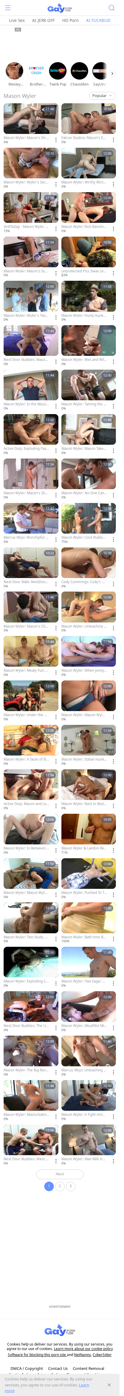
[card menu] (56, 140)
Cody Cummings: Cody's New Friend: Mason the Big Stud (84, 582)
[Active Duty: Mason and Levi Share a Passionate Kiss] (31, 790)
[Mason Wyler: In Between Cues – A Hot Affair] (31, 834)
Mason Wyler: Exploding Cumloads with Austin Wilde (26, 981)
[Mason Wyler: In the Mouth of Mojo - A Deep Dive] (31, 390)
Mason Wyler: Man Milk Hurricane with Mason (83, 1159)
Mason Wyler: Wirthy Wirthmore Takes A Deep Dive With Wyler (83, 182)
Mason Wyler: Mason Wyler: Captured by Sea (84, 715)
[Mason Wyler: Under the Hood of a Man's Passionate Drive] (31, 701)
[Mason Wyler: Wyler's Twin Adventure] (31, 301)
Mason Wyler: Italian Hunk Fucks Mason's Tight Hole (84, 759)
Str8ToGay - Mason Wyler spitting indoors (26, 227)
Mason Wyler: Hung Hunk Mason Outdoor (82, 315)
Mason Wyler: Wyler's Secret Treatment (25, 182)
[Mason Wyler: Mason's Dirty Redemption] (31, 124)
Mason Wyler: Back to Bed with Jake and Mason (82, 804)
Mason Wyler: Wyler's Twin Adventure (26, 315)
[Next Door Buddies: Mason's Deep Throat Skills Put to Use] (31, 346)
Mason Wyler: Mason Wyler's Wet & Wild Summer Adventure (26, 893)
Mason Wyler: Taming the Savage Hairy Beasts (83, 404)
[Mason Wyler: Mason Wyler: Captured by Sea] (88, 701)
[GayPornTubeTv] (60, 8)
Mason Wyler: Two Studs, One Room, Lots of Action (26, 937)
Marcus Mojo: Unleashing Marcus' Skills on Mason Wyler (84, 1070)
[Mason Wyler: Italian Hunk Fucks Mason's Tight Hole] (88, 745)
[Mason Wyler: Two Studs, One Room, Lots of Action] (31, 923)
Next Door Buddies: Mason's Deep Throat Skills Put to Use (26, 360)
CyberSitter (102, 1354)
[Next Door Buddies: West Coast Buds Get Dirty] (31, 1145)
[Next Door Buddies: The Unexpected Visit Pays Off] (31, 1012)
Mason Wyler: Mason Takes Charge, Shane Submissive (83, 449)
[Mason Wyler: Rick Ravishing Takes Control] (88, 213)
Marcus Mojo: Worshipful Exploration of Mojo (26, 537)
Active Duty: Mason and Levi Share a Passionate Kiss (26, 804)
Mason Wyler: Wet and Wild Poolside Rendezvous (83, 360)
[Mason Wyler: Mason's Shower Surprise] (31, 479)
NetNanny (82, 1354)
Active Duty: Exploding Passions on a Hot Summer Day (26, 449)
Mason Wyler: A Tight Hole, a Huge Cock (83, 1115)
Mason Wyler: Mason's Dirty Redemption (26, 138)
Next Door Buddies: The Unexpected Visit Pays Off (26, 1026)
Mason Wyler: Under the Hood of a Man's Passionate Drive (26, 715)
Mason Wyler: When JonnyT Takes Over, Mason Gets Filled (83, 670)
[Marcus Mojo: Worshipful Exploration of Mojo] (31, 523)
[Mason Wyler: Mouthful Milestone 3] (88, 1012)
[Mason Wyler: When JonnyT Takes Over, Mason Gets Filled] (88, 656)
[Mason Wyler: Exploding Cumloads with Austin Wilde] (31, 967)
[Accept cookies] (109, 1384)
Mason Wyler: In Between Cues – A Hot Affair (26, 848)
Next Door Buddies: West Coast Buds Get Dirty (26, 1159)
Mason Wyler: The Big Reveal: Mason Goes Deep (26, 1070)
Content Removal (88, 1368)
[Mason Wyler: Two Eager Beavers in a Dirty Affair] (88, 967)
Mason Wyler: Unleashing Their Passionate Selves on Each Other (83, 626)
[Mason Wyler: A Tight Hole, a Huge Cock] (88, 1101)
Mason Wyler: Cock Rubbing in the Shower (84, 537)
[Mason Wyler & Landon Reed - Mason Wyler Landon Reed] (88, 834)
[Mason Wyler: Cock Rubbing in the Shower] (88, 523)
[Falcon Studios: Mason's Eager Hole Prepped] (88, 124)
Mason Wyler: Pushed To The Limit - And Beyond (83, 893)
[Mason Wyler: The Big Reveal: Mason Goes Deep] (31, 1056)
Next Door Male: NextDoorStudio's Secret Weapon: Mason (26, 582)
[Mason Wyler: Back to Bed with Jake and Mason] (88, 790)
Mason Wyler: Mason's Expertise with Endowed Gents (26, 271)
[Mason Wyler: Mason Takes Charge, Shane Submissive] (88, 435)
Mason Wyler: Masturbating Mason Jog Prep (26, 1115)
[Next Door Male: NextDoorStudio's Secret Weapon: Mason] (31, 568)
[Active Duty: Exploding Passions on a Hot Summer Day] (31, 435)
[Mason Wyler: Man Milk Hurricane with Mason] (88, 1145)
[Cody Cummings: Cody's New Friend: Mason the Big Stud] (88, 568)
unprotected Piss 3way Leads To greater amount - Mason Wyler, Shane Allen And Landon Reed (83, 271)
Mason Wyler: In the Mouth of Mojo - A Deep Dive (26, 404)
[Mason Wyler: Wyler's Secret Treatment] (31, 168)
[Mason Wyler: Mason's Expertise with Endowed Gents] (31, 257)
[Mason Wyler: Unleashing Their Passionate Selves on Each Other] (88, 612)
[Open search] (111, 7)
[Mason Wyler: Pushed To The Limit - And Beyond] (88, 879)
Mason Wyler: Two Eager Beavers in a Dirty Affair (84, 981)
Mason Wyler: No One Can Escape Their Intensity (84, 493)
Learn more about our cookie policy (83, 1348)
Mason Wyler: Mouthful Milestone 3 (83, 1026)
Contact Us (58, 1368)
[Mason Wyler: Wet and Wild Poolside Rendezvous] (88, 346)
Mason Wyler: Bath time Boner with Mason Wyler (83, 937)
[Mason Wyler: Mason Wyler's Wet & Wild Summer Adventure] (31, 879)
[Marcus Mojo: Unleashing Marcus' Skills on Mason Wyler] (88, 1056)
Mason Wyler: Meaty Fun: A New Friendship (26, 670)
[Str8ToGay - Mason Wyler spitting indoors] (31, 213)
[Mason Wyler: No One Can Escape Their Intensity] (88, 479)
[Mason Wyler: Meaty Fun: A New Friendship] (31, 656)
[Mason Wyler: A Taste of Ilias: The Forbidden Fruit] (31, 745)
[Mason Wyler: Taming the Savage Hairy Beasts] (88, 390)
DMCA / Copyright (27, 1368)
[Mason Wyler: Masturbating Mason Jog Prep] (31, 1101)
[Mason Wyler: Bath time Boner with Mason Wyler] (88, 923)
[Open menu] (7, 7)
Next (60, 1173)
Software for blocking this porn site (37, 1354)
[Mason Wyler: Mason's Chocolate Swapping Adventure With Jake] (31, 612)
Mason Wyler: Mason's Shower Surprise (25, 493)
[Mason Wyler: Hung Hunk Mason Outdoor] (88, 301)
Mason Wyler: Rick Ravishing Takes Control (83, 227)
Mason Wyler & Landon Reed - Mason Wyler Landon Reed (83, 848)
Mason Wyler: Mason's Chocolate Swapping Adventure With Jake (26, 626)
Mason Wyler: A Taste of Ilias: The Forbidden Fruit (26, 759)
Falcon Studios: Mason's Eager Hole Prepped (84, 138)
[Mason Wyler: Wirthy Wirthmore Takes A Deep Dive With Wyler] (88, 168)
